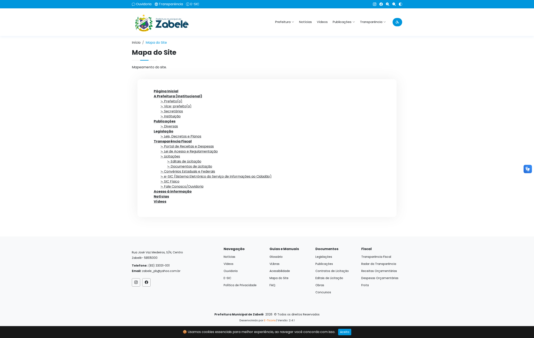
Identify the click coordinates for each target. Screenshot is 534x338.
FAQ (272, 285)
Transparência (171, 4)
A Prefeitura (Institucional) (178, 96)
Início (136, 42)
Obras (319, 285)
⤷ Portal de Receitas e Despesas (187, 146)
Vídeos (322, 22)
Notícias (305, 22)
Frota (365, 285)
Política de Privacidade (240, 285)
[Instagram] (373, 4)
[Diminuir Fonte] (392, 4)
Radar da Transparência (378, 263)
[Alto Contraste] (399, 4)
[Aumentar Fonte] (386, 4)
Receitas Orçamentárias (379, 270)
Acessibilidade (280, 270)
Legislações (323, 256)
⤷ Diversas (169, 126)
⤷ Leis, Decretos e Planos (180, 136)
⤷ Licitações (170, 156)
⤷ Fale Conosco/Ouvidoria (181, 186)
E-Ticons (270, 320)
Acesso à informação (173, 191)
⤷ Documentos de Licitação (189, 166)
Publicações (164, 121)
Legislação (163, 131)
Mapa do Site (279, 278)
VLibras (275, 263)
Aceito (344, 332)
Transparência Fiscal (173, 141)
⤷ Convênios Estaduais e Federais (187, 171)
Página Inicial (166, 91)
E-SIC (194, 4)
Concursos (323, 292)
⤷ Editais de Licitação (184, 161)
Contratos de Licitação (332, 270)
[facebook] (379, 4)
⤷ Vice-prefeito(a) (175, 106)
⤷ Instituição (170, 116)
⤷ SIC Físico (169, 181)
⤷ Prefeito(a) (171, 101)
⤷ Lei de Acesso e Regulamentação (189, 151)
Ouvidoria (143, 4)
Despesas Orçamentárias (379, 278)
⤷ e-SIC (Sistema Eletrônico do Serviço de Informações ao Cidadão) (216, 176)
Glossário (276, 256)
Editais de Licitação (329, 278)
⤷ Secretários (171, 111)
